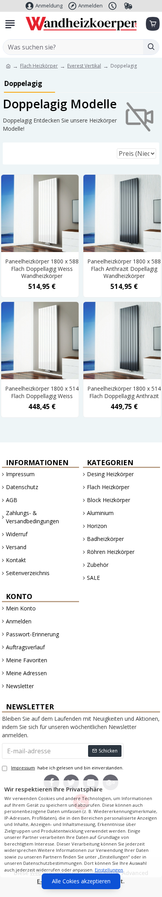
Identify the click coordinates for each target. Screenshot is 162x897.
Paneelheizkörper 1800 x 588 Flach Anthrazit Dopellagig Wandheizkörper (124, 268)
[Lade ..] (152, 24)
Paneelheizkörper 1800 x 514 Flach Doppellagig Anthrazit (124, 392)
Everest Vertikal (84, 65)
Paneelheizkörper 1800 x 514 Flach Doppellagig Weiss (42, 392)
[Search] (151, 47)
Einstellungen (109, 870)
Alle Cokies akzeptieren (81, 881)
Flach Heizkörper (39, 65)
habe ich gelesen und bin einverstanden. (67, 768)
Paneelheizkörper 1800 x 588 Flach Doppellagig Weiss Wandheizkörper (42, 268)
